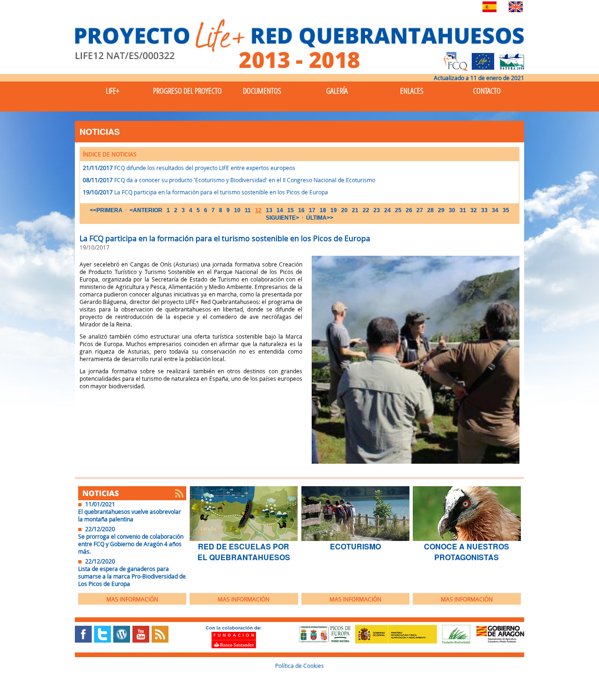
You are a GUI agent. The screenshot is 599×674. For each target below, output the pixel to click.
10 (237, 210)
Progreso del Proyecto (187, 90)
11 (248, 210)
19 (333, 210)
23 (376, 210)
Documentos (262, 90)
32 (473, 210)
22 (366, 210)
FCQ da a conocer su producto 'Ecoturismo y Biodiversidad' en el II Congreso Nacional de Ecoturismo (244, 180)
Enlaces (412, 90)
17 (312, 210)
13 (269, 210)
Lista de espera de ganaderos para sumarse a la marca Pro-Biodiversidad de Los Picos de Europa (132, 576)
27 (419, 210)
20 (344, 210)
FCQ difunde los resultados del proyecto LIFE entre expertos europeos (204, 167)
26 (409, 210)
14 (280, 210)
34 (495, 210)
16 (301, 210)
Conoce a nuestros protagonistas (466, 552)
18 (323, 210)
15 (290, 210)
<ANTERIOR (146, 210)
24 (387, 210)
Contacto (487, 90)
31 (463, 210)
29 (441, 210)
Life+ (112, 90)
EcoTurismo (355, 546)
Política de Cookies (299, 665)
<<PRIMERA (106, 210)
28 (430, 210)
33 (484, 210)
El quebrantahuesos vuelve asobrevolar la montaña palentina (129, 515)
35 (506, 210)
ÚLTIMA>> (319, 218)
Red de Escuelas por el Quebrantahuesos (243, 552)
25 (398, 210)
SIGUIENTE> (282, 218)
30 (452, 210)
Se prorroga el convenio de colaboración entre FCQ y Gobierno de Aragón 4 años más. (130, 544)
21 (355, 210)
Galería (337, 90)
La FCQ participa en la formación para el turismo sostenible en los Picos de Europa (221, 192)
